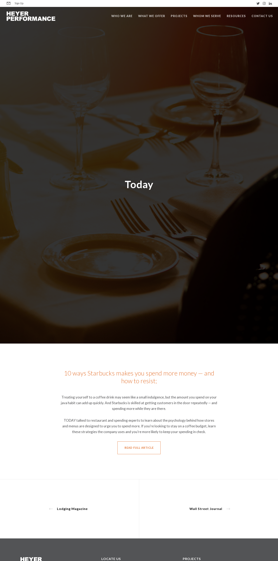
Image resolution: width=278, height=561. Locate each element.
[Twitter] (258, 3)
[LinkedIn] (270, 3)
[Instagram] (264, 3)
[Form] (8, 3)
